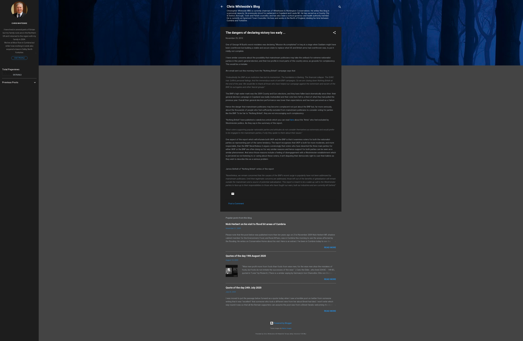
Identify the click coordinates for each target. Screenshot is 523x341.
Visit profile (19, 58)
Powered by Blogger (282, 323)
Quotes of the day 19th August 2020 (246, 255)
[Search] (339, 7)
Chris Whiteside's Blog (243, 6)
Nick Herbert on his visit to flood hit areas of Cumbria (256, 224)
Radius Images (287, 328)
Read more (330, 247)
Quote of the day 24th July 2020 (243, 287)
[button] (334, 33)
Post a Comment (236, 203)
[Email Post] (232, 194)
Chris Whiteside (19, 23)
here (292, 120)
